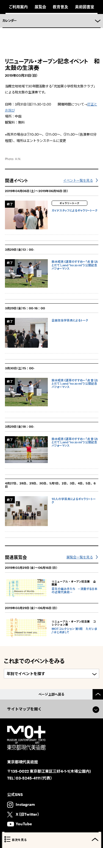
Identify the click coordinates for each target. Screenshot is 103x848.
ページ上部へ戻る (51, 694)
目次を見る (19, 839)
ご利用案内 (18, 6)
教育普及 (60, 6)
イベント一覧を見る (78, 180)
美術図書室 (84, 6)
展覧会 (40, 6)
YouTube (24, 823)
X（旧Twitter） (27, 814)
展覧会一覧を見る (79, 557)
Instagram (25, 804)
